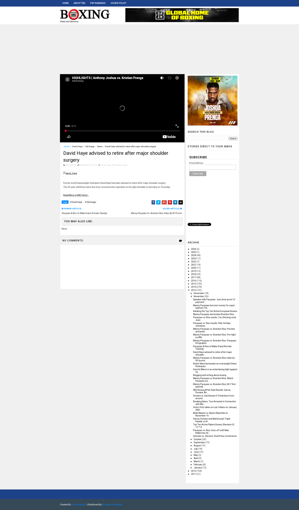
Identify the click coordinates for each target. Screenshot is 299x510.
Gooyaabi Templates (112, 504)
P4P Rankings (98, 3)
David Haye (77, 146)
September (199, 442)
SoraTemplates (79, 504)
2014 (194, 287)
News (99, 146)
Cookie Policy (118, 3)
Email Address (196, 163)
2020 (194, 268)
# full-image (90, 202)
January (198, 467)
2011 (194, 474)
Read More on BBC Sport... (76, 195)
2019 (194, 271)
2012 (194, 471)
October (198, 439)
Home (65, 3)
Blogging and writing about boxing (209, 375)
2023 (194, 258)
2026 (194, 249)
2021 (194, 264)
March (197, 461)
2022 (194, 261)
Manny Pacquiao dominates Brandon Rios (213, 314)
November (199, 296)
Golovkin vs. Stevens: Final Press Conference (215, 436)
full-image (89, 146)
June (196, 452)
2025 (194, 252)
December (199, 293)
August (197, 445)
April (196, 458)
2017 (194, 277)
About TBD (79, 3)
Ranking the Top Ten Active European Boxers (215, 311)
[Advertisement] (149, 47)
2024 (194, 255)
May (196, 455)
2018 (194, 274)
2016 (194, 280)
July (196, 449)
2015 (194, 283)
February (198, 464)
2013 (194, 290)
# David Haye (76, 202)
